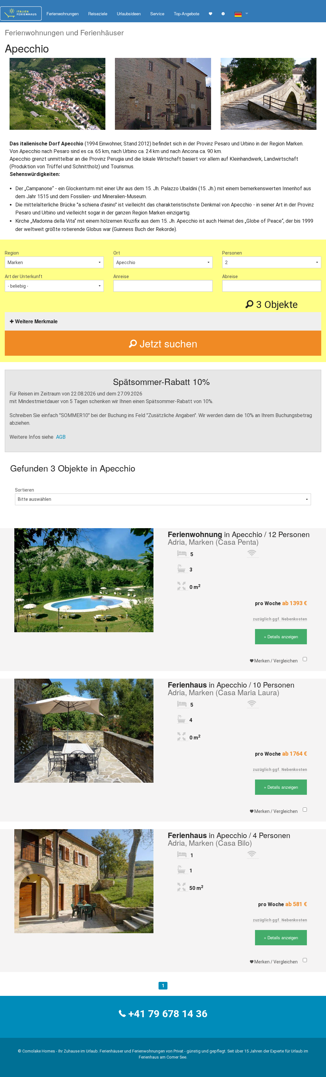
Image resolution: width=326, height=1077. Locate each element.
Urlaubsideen (129, 13)
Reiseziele (97, 13)
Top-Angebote (186, 13)
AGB (61, 437)
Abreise (230, 276)
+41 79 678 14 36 (167, 1014)
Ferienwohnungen (62, 13)
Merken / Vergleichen (275, 660)
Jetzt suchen (167, 343)
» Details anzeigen (281, 636)
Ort (116, 252)
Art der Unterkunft (23, 276)
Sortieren (24, 490)
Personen (232, 252)
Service (157, 13)
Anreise (121, 276)
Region (12, 252)
